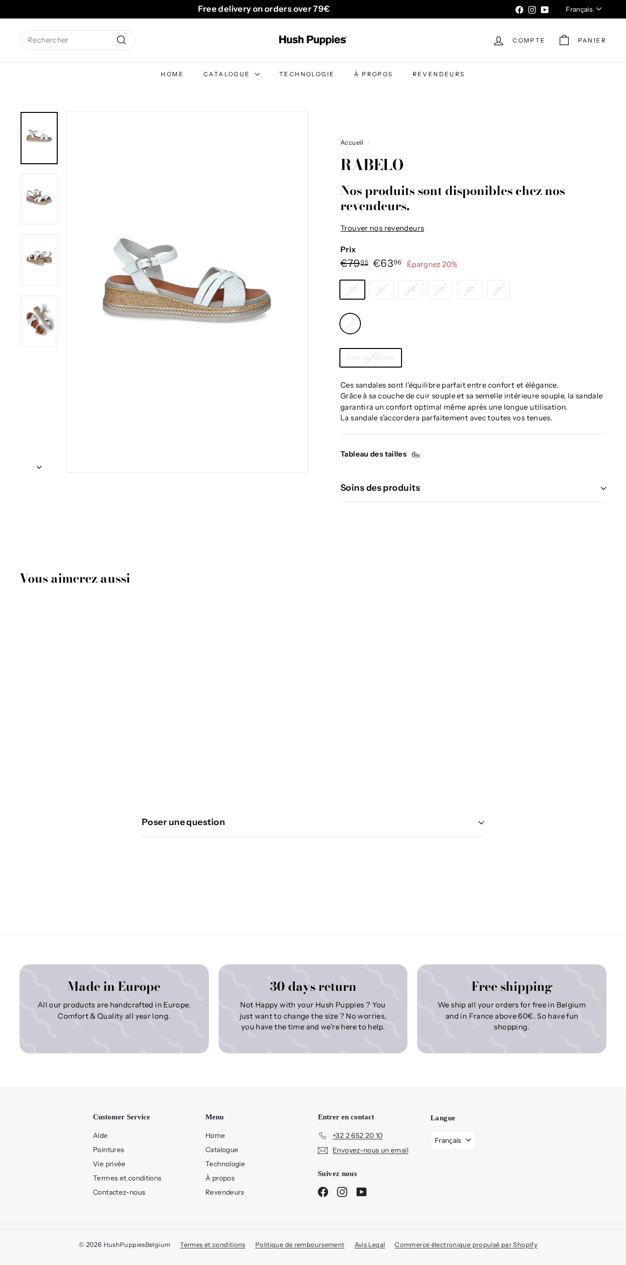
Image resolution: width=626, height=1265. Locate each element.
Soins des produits (380, 487)
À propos (373, 74)
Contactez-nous (119, 1192)
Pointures (108, 1149)
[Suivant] (39, 465)
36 (352, 289)
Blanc (350, 323)
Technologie (307, 74)
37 (381, 289)
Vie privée (109, 1163)
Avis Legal (370, 1244)
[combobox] (77, 40)
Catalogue (227, 74)
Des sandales (371, 357)
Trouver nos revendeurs (382, 228)
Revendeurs (439, 74)
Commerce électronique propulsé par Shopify (466, 1244)
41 (498, 289)
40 (470, 289)
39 (440, 289)
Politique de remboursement (300, 1244)
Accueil (351, 142)
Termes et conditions (127, 1178)
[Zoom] (187, 291)
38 (410, 289)
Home (172, 74)
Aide (100, 1135)
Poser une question (183, 822)
